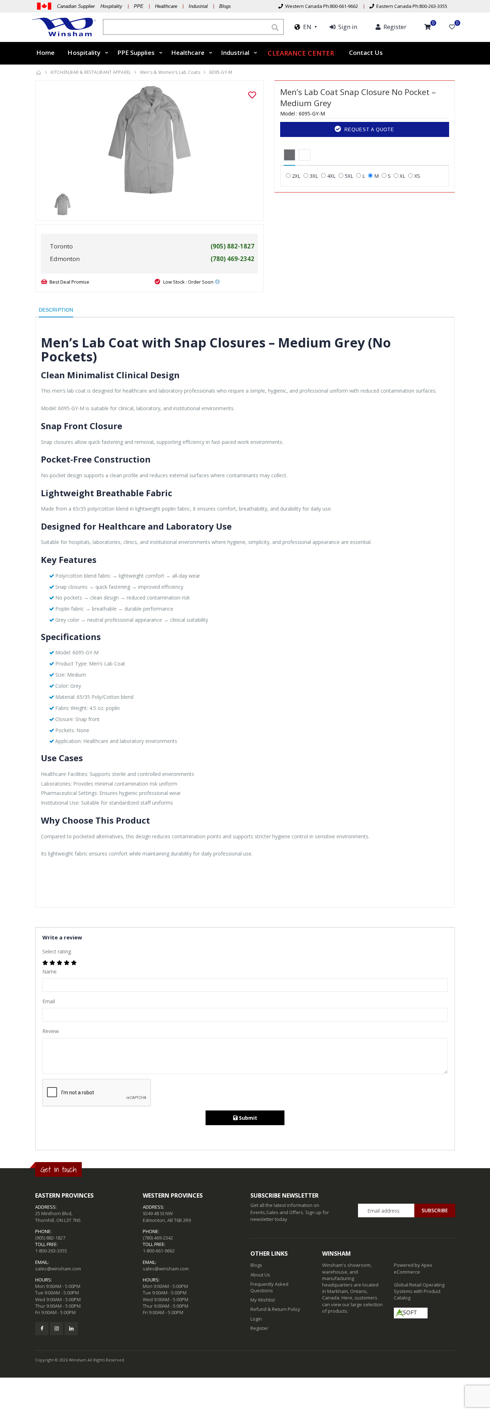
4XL (331, 175)
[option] (149, 140)
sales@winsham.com (58, 1268)
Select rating (56, 951)
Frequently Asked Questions (269, 1287)
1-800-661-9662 (159, 1250)
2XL (296, 175)
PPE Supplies (136, 52)
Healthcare (166, 6)
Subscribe (434, 1210)
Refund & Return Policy (275, 1309)
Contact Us (366, 52)
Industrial (198, 6)
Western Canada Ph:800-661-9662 (320, 6)
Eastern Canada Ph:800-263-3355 (410, 6)
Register (259, 1328)
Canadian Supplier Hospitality (89, 6)
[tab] (289, 155)
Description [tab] (56, 310)
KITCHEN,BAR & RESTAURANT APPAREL (91, 72)
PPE (138, 6)
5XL (349, 175)
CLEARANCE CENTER (301, 53)
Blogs (225, 6)
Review (50, 1031)
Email (48, 1001)
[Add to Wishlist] (252, 95)
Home (45, 52)
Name (49, 971)
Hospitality (83, 52)
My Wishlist (262, 1300)
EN (305, 27)
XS (417, 175)
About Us (260, 1274)
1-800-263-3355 (51, 1250)
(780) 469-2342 (158, 1238)
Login (256, 1319)
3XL (314, 175)
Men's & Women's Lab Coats (170, 72)
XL (402, 175)
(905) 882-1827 (50, 1238)
